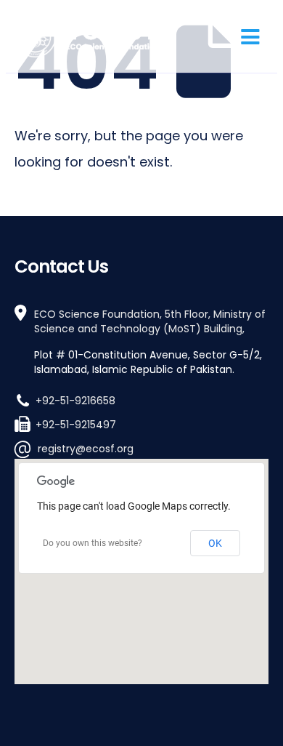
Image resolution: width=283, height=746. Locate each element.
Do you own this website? (92, 543)
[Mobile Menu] (250, 36)
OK (215, 543)
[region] (141, 571)
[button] (141, 558)
